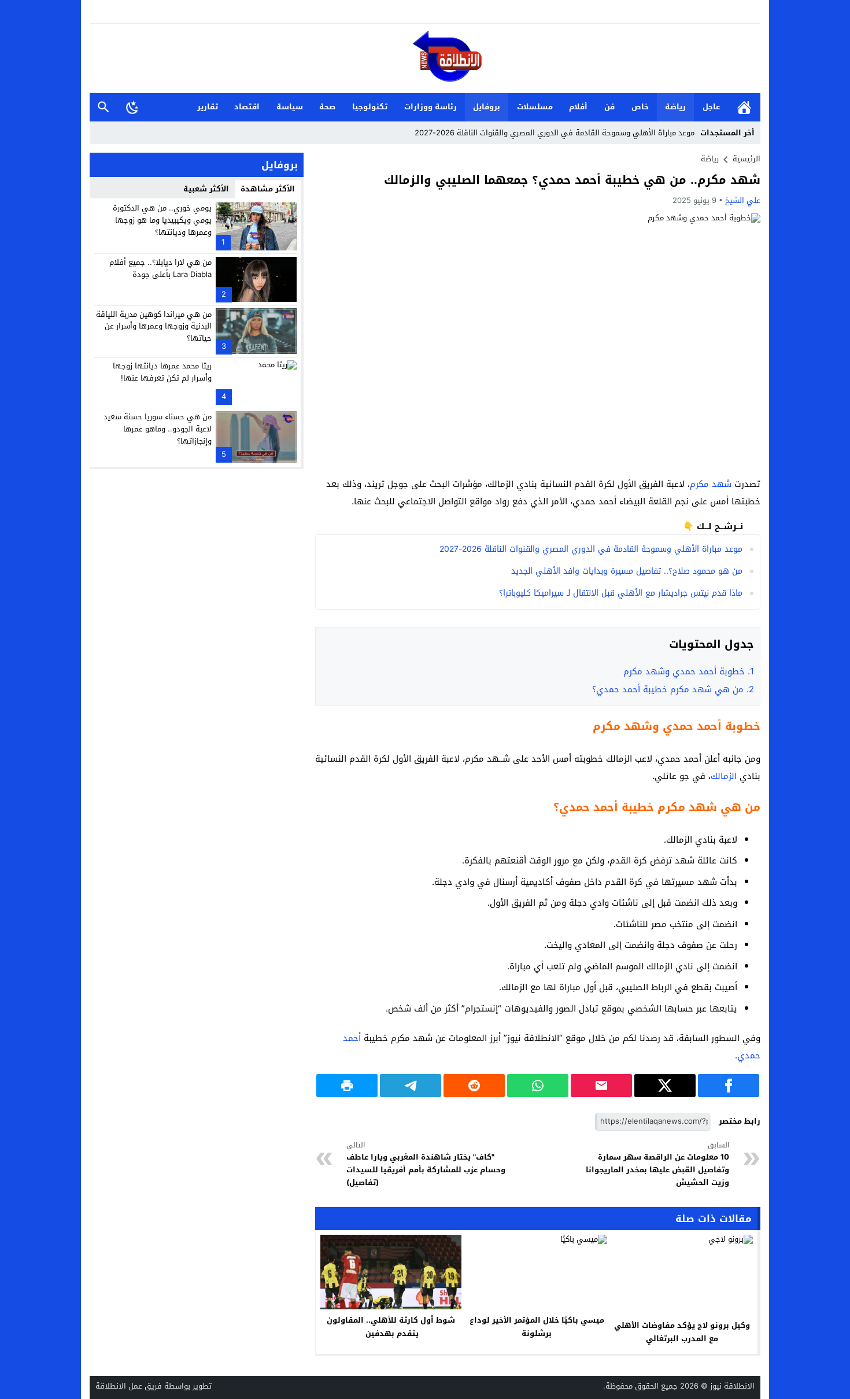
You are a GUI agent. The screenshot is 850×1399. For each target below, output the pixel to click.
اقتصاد (247, 106)
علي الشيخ (742, 200)
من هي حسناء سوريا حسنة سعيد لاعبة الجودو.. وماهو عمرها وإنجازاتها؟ (158, 428)
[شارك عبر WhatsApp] (538, 1085)
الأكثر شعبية (206, 189)
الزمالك (724, 776)
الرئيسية (744, 107)
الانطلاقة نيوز (732, 1386)
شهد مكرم (710, 484)
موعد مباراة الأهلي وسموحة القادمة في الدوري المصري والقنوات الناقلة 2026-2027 (554, 132)
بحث (103, 107)
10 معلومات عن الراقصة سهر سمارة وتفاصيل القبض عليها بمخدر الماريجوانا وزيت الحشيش (657, 1164)
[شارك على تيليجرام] (410, 1085)
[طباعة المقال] (347, 1085)
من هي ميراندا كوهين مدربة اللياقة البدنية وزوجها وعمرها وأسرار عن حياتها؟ (154, 326)
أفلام (578, 106)
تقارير (207, 106)
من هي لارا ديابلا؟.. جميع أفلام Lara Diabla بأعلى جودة (160, 268)
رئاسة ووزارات (430, 106)
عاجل (711, 106)
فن (609, 106)
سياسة (289, 106)
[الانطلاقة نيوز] (425, 59)
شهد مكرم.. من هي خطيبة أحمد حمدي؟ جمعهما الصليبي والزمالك (572, 180)
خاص (640, 106)
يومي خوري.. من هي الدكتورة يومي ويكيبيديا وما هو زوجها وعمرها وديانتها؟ (162, 220)
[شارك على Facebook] (728, 1085)
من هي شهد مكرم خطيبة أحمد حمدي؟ (673, 689)
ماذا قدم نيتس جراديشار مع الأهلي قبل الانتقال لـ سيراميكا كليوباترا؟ (620, 593)
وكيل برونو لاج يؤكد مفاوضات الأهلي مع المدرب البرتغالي (682, 1332)
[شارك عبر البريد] (601, 1085)
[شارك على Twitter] (665, 1085)
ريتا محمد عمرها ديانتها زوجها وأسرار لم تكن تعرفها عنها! (162, 372)
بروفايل (486, 106)
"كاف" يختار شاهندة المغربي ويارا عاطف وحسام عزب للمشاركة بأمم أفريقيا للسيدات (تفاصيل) (425, 1164)
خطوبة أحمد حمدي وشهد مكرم (687, 671)
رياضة (675, 106)
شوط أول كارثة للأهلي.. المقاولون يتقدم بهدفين (391, 1327)
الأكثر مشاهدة (268, 189)
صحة (327, 106)
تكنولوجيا (369, 106)
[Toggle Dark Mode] (132, 107)
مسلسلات (535, 106)
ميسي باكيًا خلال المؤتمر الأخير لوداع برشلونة (537, 1327)
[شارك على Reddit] (474, 1085)
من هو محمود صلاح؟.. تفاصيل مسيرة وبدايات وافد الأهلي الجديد (626, 571)
